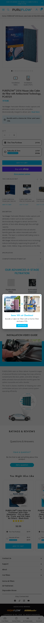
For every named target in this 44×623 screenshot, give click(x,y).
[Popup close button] (40, 294)
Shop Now (22, 326)
